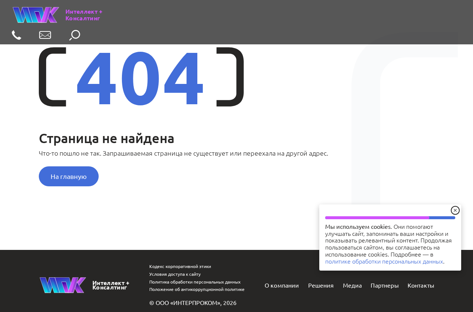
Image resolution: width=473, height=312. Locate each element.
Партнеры (384, 285)
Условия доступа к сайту (175, 274)
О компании (282, 285)
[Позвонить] (16, 35)
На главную (69, 176)
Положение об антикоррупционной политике (197, 289)
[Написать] (45, 35)
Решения (321, 285)
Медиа (352, 285)
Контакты (421, 285)
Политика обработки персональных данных (195, 282)
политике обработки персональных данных (384, 261)
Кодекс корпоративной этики (180, 266)
